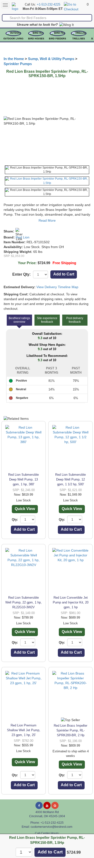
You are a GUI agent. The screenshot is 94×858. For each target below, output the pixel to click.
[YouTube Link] (47, 805)
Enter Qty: (21, 274)
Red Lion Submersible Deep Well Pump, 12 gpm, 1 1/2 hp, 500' (70, 479)
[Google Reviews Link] (55, 805)
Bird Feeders (57, 38)
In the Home (14, 59)
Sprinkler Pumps (18, 64)
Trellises (78, 38)
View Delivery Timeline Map (57, 287)
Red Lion (22, 237)
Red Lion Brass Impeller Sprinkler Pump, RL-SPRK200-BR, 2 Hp (70, 730)
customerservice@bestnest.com (51, 826)
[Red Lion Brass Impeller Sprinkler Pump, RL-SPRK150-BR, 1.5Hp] (47, 169)
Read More (47, 220)
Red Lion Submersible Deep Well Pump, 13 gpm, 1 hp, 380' (23, 479)
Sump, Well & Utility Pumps (51, 59)
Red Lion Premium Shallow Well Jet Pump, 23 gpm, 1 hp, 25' (23, 730)
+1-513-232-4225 (48, 4)
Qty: (15, 519)
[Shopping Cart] (75, 6)
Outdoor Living (13, 38)
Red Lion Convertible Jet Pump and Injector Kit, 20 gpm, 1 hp (70, 602)
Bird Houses (36, 38)
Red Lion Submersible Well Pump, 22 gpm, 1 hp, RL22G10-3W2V (23, 602)
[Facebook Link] (39, 805)
